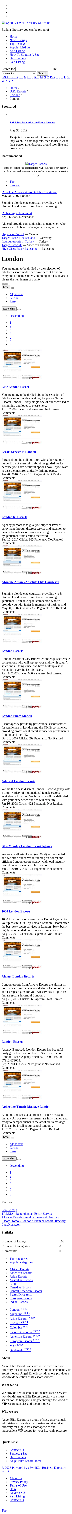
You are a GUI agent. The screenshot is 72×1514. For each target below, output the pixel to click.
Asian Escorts (18, 1276)
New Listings (18, 40)
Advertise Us (18, 1492)
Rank (13, 301)
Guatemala (20, 1350)
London (18, 1309)
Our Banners (18, 58)
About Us (16, 1478)
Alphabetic (16, 294)
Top (12, 181)
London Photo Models (17, 716)
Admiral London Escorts (18, 781)
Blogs (13, 1283)
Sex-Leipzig (9, 1210)
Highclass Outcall (13, 234)
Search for (8, 69)
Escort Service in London (19, 452)
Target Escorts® (12, 245)
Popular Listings (20, 47)
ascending (9, 308)
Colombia (20, 1327)
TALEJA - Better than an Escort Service (32, 122)
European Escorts (21, 1298)
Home (13, 36)
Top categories (19, 1258)
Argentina (20, 1314)
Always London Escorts (18, 976)
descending (17, 315)
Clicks (14, 297)
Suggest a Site (19, 1453)
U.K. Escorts (18, 91)
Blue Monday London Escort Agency (27, 846)
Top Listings (17, 43)
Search (42, 73)
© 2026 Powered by (15, 1467)
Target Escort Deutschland (18, 237)
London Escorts (12, 651)
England (15, 95)
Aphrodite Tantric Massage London (26, 1106)
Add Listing (17, 51)
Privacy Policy (19, 1482)
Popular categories (21, 1262)
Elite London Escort (15, 386)
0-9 (4, 77)
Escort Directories (21, 1294)
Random (15, 185)
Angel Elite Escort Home (25, 1461)
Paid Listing (17, 62)
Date (6, 287)
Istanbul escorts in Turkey (18, 241)
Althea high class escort (17, 213)
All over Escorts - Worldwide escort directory (30, 1217)
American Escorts (21, 1273)
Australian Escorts (21, 1280)
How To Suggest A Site (24, 54)
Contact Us (17, 1450)
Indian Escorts (19, 1302)
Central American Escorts (26, 1291)
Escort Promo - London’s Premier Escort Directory (34, 1221)
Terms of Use (18, 1485)
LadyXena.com (11, 1224)
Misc (17, 1345)
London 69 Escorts (14, 517)
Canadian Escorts (21, 1287)
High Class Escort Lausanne (19, 248)
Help (13, 1489)
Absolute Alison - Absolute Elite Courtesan (29, 192)
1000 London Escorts (16, 911)
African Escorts (19, 1269)
